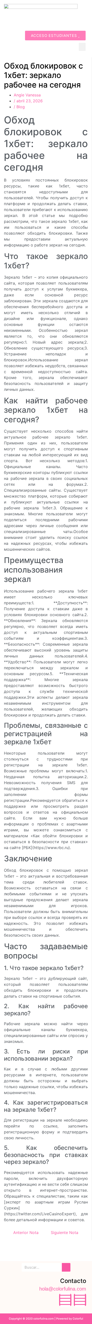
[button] (82, 47)
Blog (20, 106)
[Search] (66, 1267)
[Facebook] (65, 1300)
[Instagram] (80, 1300)
